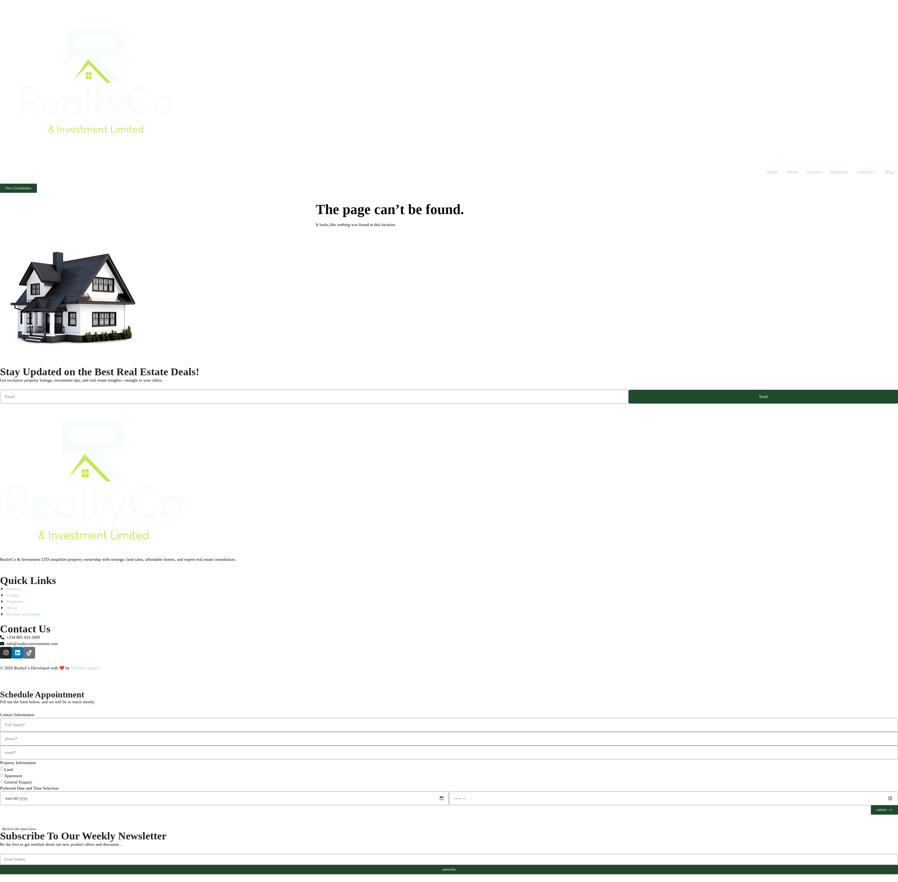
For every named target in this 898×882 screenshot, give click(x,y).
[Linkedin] (17, 653)
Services (814, 172)
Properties (838, 172)
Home (772, 172)
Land (8, 769)
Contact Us (866, 172)
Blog (889, 172)
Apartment (13, 775)
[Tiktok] (29, 653)
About (792, 172)
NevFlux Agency (85, 668)
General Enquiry (18, 782)
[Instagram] (6, 653)
